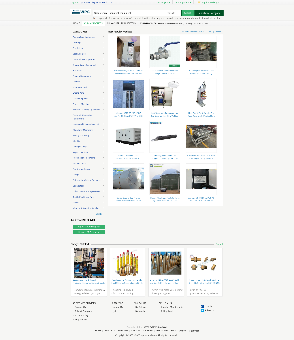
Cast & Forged (79, 53)
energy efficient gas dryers (88, 293)
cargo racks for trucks (101, 18)
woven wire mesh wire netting (167, 289)
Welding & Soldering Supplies (86, 208)
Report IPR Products (88, 232)
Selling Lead (167, 311)
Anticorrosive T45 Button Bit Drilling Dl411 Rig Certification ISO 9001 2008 (205, 281)
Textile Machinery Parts (83, 197)
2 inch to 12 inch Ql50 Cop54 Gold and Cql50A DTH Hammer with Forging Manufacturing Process (164, 282)
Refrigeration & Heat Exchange (87, 180)
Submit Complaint (84, 311)
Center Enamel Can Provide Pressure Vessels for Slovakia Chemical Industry (128, 201)
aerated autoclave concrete (170, 23)
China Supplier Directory (121, 23)
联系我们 (195, 330)
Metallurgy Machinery (83, 129)
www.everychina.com (155, 327)
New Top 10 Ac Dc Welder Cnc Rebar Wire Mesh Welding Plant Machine (201, 116)
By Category (141, 307)
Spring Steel (78, 185)
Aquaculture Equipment (84, 37)
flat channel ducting (123, 293)
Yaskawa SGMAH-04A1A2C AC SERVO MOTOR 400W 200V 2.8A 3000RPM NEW (201, 201)
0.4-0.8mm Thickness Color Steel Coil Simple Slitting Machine (201, 157)
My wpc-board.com (102, 2)
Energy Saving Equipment (84, 65)
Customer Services (84, 303)
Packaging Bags (80, 146)
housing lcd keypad (123, 289)
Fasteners (77, 70)
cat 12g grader (214, 31)
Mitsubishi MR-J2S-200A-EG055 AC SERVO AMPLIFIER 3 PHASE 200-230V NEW (128, 73)
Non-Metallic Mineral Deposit (86, 124)
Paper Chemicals (80, 152)
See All (219, 244)
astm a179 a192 (198, 289)
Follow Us (210, 310)
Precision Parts (79, 163)
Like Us (208, 306)
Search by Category (209, 13)
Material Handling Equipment (86, 109)
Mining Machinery (81, 135)
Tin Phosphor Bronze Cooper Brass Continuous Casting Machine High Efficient (201, 73)
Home (76, 23)
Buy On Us (140, 303)
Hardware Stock (80, 87)
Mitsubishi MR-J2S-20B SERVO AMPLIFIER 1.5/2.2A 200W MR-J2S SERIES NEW (129, 116)
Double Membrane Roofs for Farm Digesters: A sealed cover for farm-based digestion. (164, 201)
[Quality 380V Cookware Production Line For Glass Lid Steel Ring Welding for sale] (165, 108)
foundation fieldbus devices (194, 18)
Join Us (117, 311)
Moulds (76, 141)
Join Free (85, 2)
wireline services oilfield (193, 31)
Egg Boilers (78, 48)
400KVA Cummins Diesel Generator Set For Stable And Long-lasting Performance (128, 158)
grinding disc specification (196, 23)
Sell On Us (165, 303)
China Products (93, 23)
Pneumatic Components (84, 157)
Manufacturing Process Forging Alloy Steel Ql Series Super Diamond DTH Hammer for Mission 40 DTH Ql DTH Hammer (127, 282)
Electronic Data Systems (84, 59)
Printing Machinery (81, 169)
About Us (117, 303)
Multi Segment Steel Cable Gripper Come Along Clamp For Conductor (165, 158)
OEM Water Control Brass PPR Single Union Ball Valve (165, 72)
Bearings (77, 42)
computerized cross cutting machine (93, 289)
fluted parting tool (161, 293)
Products (110, 330)
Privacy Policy (81, 315)
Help (173, 330)
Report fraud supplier (88, 226)
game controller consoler (164, 18)
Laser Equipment (80, 98)
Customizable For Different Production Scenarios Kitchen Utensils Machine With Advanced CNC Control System (89, 282)
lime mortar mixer (220, 18)
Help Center (81, 319)
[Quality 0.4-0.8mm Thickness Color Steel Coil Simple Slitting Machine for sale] (201, 150)
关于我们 (183, 330)
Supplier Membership (172, 307)
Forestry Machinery (82, 104)
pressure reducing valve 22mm (206, 293)
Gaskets (76, 81)
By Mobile (140, 311)
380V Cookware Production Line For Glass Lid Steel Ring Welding (164, 114)
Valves (76, 202)
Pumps (76, 174)
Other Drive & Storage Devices (86, 191)
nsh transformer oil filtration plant (132, 18)
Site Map (135, 330)
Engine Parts (78, 92)
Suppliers (123, 330)
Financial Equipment (82, 76)
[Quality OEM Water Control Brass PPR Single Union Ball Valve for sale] (165, 66)
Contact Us (80, 307)
